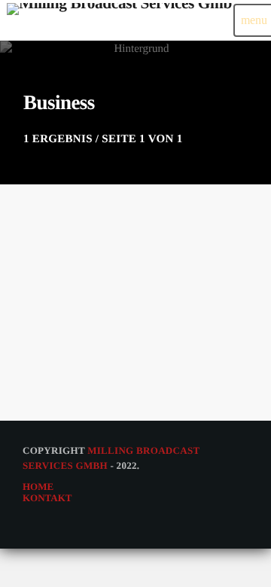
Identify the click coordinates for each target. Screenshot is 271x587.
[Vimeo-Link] (119, 20)
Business (46, 318)
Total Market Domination (95, 343)
